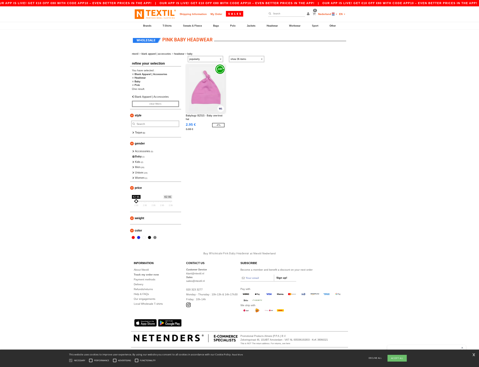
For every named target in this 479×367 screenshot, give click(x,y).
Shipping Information (193, 14)
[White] (144, 237)
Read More (237, 354)
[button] (309, 14)
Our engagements (144, 298)
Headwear (272, 25)
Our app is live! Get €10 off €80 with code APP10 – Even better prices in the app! (237, 3)
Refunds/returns (143, 289)
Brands (147, 25)
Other (332, 25)
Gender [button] (140, 143)
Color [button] (138, 230)
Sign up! (281, 277)
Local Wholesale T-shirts (148, 303)
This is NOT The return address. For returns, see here (265, 343)
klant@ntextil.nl (195, 273)
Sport (315, 25)
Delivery (138, 284)
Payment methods (144, 279)
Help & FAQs (141, 294)
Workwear (294, 25)
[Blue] (138, 237)
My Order (216, 14)
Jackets (251, 25)
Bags (216, 25)
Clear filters (155, 104)
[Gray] (155, 237)
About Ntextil (141, 269)
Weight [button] (139, 218)
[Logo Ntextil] (155, 14)
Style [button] (138, 115)
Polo (233, 25)
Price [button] (138, 187)
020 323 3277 (194, 289)
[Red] (133, 237)
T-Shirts (167, 25)
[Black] (149, 237)
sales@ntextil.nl (195, 280)
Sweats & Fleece (192, 25)
